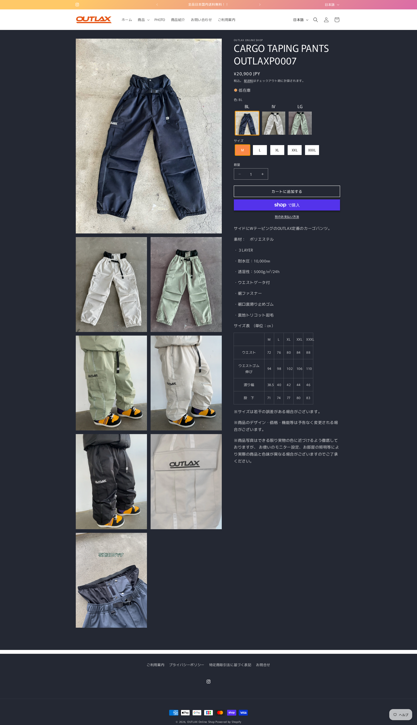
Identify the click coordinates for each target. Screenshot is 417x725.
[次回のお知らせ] (260, 4)
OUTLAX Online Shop (201, 722)
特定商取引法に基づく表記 (230, 664)
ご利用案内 (155, 664)
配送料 (248, 80)
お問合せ (263, 664)
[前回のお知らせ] (157, 4)
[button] (143, 19)
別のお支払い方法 (287, 216)
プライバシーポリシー (186, 664)
